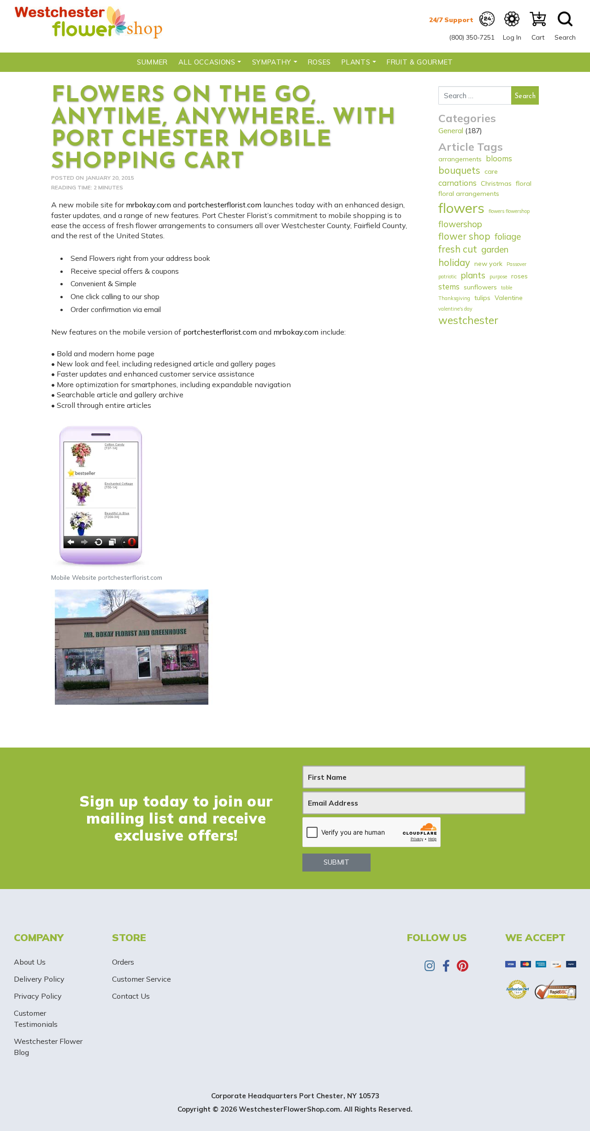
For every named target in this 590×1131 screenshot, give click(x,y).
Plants (356, 62)
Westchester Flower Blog (48, 1047)
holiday (454, 262)
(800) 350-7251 (472, 37)
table (506, 287)
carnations (457, 183)
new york (488, 263)
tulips (482, 298)
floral (523, 183)
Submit (336, 862)
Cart (537, 37)
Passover (516, 264)
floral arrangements (468, 193)
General (450, 130)
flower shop (464, 236)
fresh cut (457, 249)
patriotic (447, 276)
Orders (123, 961)
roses (519, 276)
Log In (512, 37)
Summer (152, 62)
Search (565, 37)
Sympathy (271, 62)
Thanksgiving (454, 298)
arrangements (460, 159)
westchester (468, 320)
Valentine (509, 298)
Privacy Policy (38, 996)
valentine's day (455, 309)
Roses (319, 62)
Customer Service (141, 979)
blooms (499, 158)
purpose (498, 276)
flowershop (460, 224)
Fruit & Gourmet (420, 62)
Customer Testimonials (36, 1018)
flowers (461, 208)
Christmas (496, 183)
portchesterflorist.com (224, 204)
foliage (508, 236)
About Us (30, 961)
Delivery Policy (39, 979)
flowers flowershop (509, 211)
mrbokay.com (148, 204)
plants (473, 275)
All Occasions (206, 62)
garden (494, 249)
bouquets (459, 170)
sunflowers (480, 287)
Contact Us (131, 996)
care (491, 171)
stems (449, 286)
